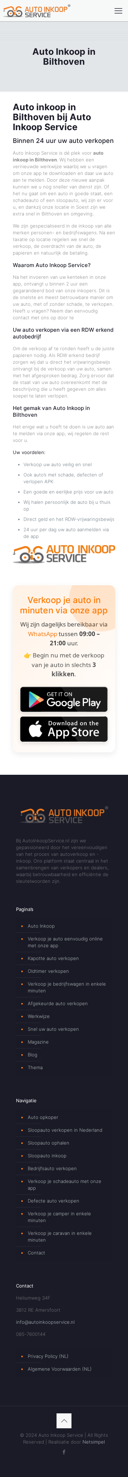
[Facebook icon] (64, 1452)
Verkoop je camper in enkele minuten (59, 1217)
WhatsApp (42, 634)
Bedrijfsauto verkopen (52, 1168)
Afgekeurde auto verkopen (58, 1003)
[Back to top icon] (64, 1420)
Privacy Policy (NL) (48, 1356)
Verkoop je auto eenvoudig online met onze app (65, 942)
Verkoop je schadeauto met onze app (64, 1184)
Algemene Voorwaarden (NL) (60, 1369)
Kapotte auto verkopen (53, 958)
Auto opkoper (43, 1117)
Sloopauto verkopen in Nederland (65, 1130)
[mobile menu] (118, 11)
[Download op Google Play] (64, 699)
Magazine (38, 1042)
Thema (35, 1067)
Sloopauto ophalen (48, 1143)
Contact (36, 1252)
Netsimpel (93, 1442)
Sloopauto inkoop (47, 1155)
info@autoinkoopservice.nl (45, 1322)
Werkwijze (39, 1016)
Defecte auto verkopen (53, 1201)
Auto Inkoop (41, 926)
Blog (32, 1054)
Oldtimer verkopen (48, 971)
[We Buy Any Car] (64, 562)
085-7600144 (31, 1334)
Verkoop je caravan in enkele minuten (60, 1236)
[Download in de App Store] (64, 729)
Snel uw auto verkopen (53, 1029)
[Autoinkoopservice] (36, 11)
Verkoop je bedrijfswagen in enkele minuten (67, 987)
